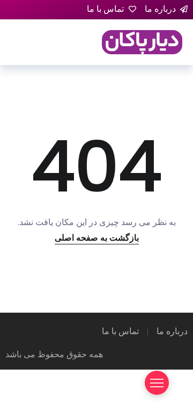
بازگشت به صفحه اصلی (97, 238)
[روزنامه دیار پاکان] (142, 41)
